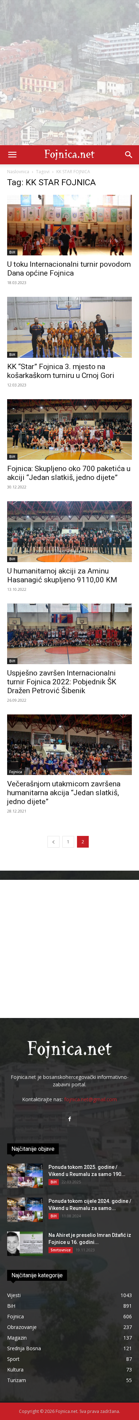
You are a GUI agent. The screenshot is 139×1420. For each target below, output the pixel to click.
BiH (12, 252)
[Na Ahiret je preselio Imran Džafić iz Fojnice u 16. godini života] (25, 1244)
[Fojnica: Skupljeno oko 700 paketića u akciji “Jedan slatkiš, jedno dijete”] (69, 429)
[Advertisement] (69, 73)
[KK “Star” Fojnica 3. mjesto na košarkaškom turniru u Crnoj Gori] (69, 327)
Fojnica (15, 771)
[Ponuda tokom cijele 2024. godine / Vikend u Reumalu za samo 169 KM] (25, 1210)
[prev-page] (53, 842)
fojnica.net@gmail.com (90, 1099)
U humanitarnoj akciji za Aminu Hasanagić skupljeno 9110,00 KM (62, 575)
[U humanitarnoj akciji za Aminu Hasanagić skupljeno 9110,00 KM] (69, 531)
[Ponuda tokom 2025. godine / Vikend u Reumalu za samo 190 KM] (25, 1176)
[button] (12, 154)
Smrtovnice (61, 1250)
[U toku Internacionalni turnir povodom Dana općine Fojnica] (69, 225)
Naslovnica (18, 172)
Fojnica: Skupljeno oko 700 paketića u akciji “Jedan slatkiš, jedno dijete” (68, 473)
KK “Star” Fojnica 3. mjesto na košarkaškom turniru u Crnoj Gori (60, 371)
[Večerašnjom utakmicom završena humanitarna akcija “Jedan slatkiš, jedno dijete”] (69, 744)
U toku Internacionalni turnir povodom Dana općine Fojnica (69, 268)
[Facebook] (69, 1119)
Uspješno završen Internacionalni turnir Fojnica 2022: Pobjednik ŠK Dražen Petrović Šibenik (61, 682)
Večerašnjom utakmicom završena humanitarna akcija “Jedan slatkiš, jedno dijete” (63, 793)
